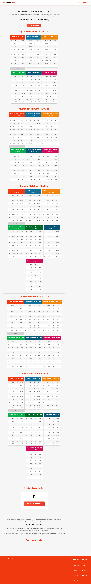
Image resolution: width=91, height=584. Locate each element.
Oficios (83, 568)
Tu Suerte (84, 575)
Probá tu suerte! (34, 25)
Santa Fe (75, 568)
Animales (84, 570)
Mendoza (75, 575)
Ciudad (75, 563)
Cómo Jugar (76, 580)
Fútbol (83, 565)
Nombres (84, 573)
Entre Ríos (75, 573)
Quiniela (77, 2)
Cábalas (84, 2)
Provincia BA (76, 565)
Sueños (83, 563)
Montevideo (76, 578)
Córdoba (75, 570)
